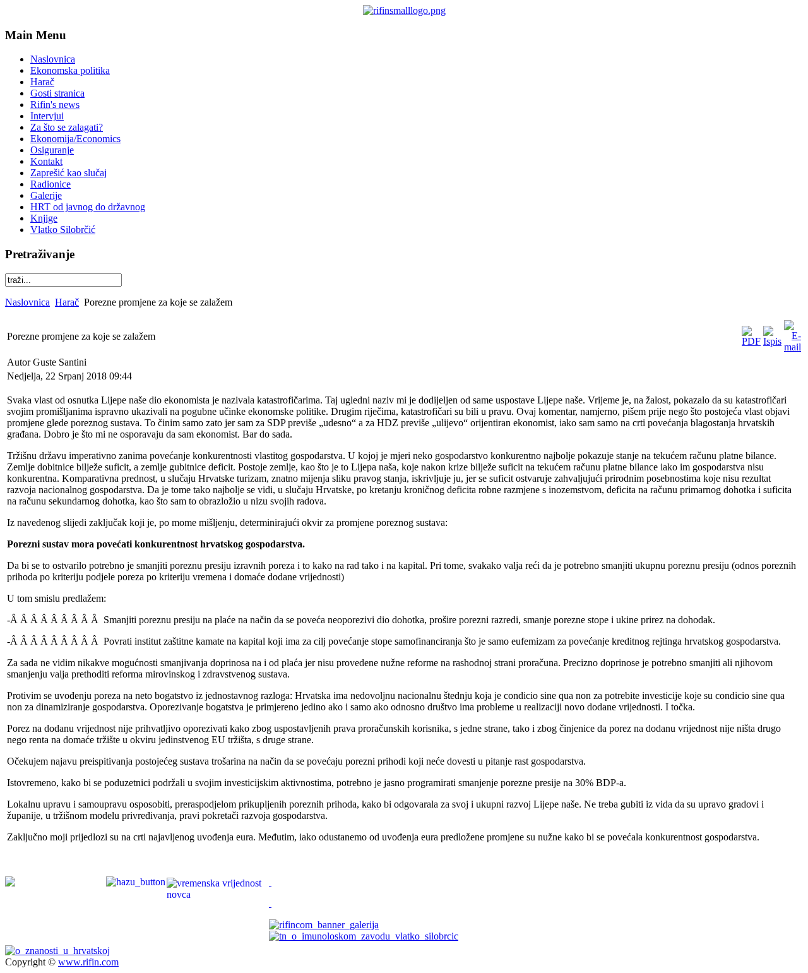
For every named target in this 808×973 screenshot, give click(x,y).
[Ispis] (772, 341)
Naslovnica (27, 302)
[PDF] (751, 341)
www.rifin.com (88, 962)
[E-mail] (792, 347)
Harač (67, 302)
